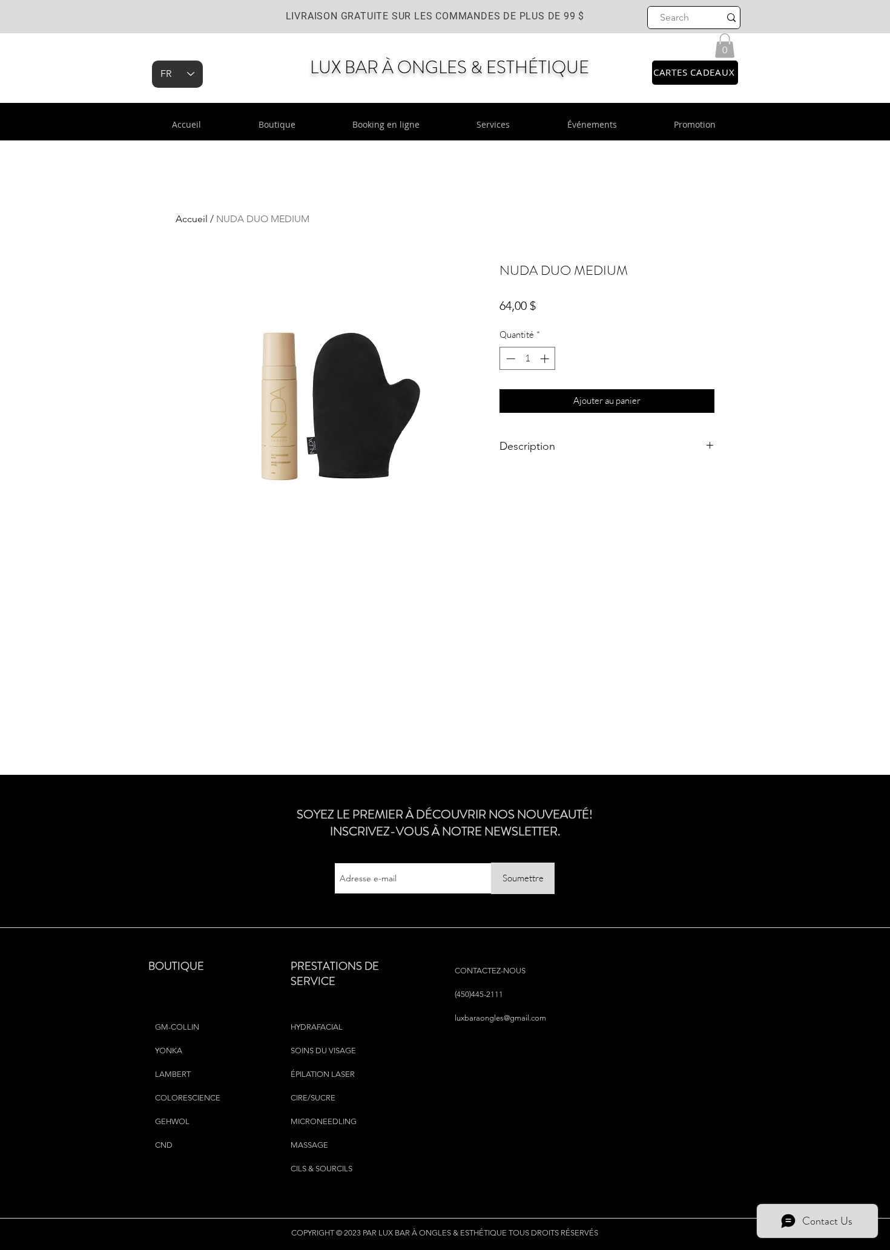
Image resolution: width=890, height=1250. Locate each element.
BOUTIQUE (176, 966)
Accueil (192, 219)
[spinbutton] (528, 358)
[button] (724, 45)
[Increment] (546, 358)
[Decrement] (509, 358)
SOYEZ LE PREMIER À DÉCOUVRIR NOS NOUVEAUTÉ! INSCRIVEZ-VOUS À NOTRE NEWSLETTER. (445, 823)
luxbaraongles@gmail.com (500, 1017)
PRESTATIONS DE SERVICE (335, 973)
